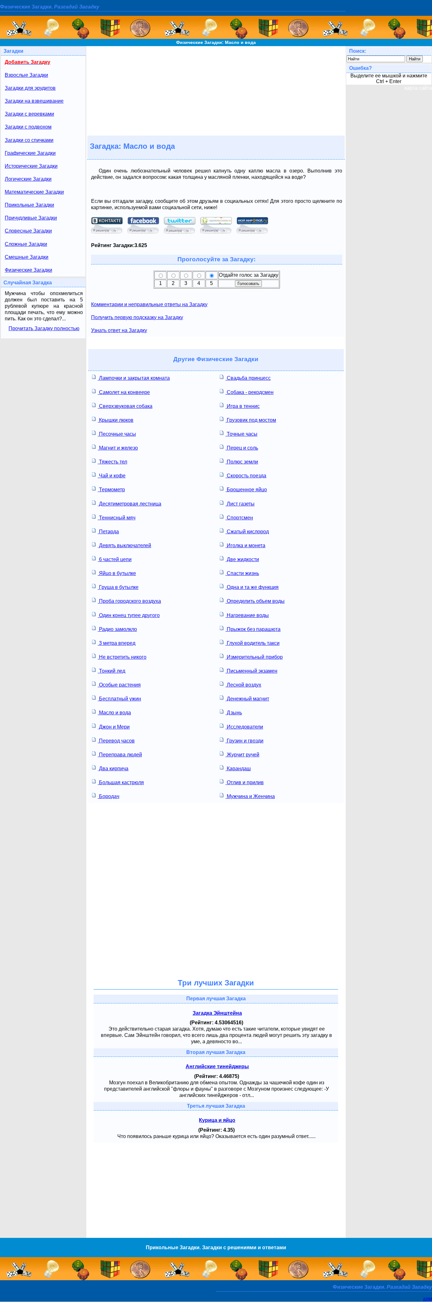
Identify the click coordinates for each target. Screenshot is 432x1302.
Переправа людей (120, 754)
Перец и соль (241, 448)
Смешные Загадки (26, 257)
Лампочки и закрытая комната (134, 378)
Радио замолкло (117, 629)
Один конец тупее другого (129, 615)
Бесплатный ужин (119, 698)
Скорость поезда (245, 475)
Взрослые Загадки (26, 75)
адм (427, 1298)
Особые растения (119, 684)
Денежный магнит (247, 698)
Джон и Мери (114, 727)
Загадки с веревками (29, 114)
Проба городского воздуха (129, 601)
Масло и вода (114, 712)
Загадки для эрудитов (30, 88)
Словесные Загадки (28, 230)
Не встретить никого (122, 657)
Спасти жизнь (242, 573)
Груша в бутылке (118, 587)
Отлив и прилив (244, 782)
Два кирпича (113, 768)
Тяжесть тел (112, 461)
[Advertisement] (216, 90)
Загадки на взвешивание (34, 101)
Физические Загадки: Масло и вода (216, 42)
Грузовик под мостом (250, 420)
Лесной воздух (243, 684)
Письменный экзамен (251, 671)
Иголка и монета (245, 545)
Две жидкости (242, 559)
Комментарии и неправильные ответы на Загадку (149, 304)
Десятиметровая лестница (129, 503)
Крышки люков (115, 420)
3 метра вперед (116, 643)
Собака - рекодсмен (249, 392)
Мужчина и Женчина (250, 796)
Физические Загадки (28, 270)
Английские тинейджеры (217, 1066)
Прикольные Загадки (29, 205)
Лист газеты (240, 503)
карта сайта (418, 88)
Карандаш (238, 768)
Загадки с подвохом (28, 127)
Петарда (108, 531)
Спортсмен (239, 517)
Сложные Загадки (26, 244)
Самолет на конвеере (124, 392)
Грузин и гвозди (244, 740)
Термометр (111, 489)
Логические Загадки (28, 179)
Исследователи (244, 727)
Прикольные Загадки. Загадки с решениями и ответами (216, 1247)
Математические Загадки (34, 192)
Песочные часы (117, 434)
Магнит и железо (118, 448)
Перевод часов (116, 740)
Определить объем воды (255, 601)
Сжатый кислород (247, 531)
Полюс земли (241, 461)
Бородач (108, 796)
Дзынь (233, 712)
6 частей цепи (115, 559)
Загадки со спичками (29, 140)
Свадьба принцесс (248, 378)
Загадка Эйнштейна (217, 1013)
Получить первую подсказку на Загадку (137, 317)
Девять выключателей (124, 545)
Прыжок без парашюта (253, 629)
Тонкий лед (111, 671)
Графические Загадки (30, 153)
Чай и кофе (112, 475)
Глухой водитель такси (252, 643)
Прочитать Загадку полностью (44, 328)
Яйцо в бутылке (117, 573)
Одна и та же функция (252, 587)
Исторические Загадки (31, 166)
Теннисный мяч (116, 517)
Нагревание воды (247, 615)
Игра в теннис (242, 406)
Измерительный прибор (254, 657)
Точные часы (241, 434)
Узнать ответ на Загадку (119, 330)
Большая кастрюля (121, 782)
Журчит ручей (242, 754)
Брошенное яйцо (246, 489)
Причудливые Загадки (31, 218)
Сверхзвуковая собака (125, 406)
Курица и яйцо (217, 1120)
